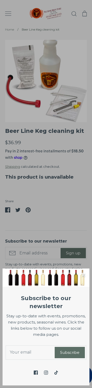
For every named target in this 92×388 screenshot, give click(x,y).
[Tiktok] (56, 372)
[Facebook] (36, 372)
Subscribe (69, 352)
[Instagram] (46, 372)
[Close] (83, 275)
